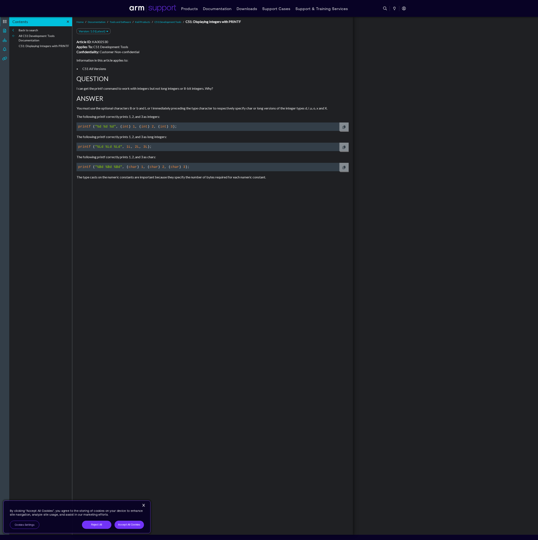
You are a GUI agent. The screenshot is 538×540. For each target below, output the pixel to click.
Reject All (96, 524)
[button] (4, 21)
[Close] (143, 505)
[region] (76, 516)
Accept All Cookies (129, 524)
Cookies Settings (24, 524)
